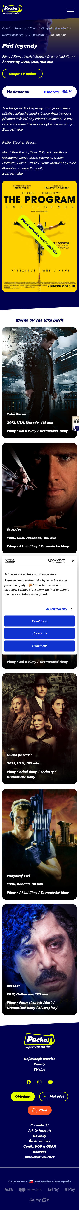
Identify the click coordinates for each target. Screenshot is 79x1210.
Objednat (22, 1096)
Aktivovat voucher (39, 1157)
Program (20, 28)
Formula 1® (39, 1125)
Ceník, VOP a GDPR (39, 1146)
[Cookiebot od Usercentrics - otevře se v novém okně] (49, 560)
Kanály (39, 1064)
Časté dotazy (39, 1141)
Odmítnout (39, 645)
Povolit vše (39, 620)
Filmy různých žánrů (54, 28)
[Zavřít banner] (73, 561)
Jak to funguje (39, 1130)
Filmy (33, 28)
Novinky (39, 1135)
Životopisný (36, 35)
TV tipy (39, 1069)
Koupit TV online (22, 73)
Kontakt (39, 1151)
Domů (6, 28)
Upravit (37, 633)
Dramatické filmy (13, 35)
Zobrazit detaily (56, 608)
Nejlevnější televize (39, 1058)
